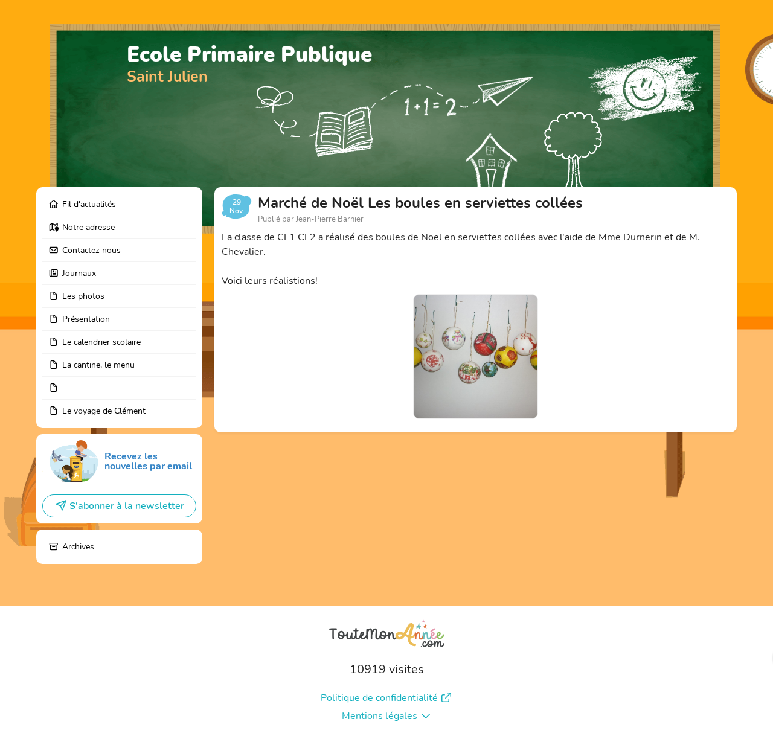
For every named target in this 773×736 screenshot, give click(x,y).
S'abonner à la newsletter (126, 506)
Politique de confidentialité (379, 698)
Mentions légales (379, 716)
